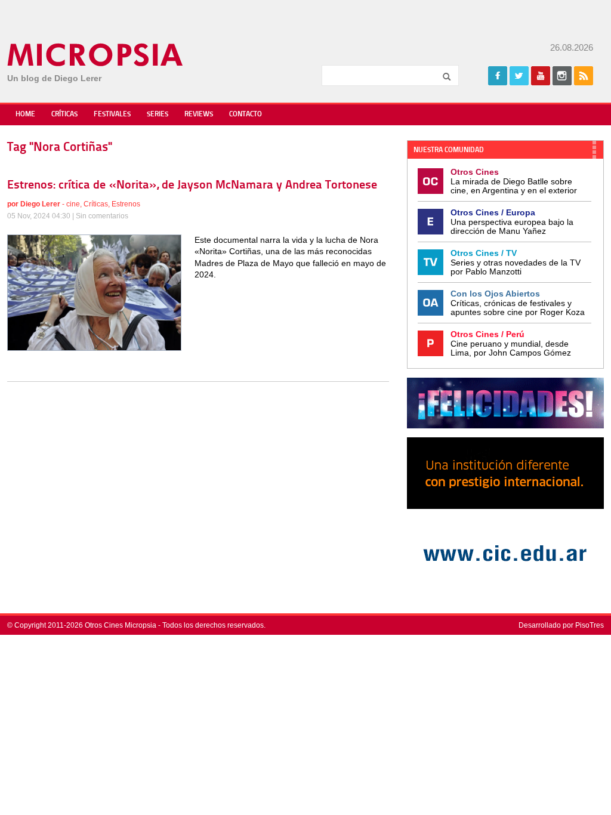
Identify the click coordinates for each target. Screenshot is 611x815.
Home (25, 114)
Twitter (519, 75)
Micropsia (95, 55)
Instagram (562, 75)
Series (157, 114)
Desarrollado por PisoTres (561, 625)
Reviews (198, 114)
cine (73, 204)
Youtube (540, 75)
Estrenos (126, 204)
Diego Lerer (40, 204)
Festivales (112, 114)
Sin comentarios (102, 216)
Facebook (497, 75)
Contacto (245, 114)
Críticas (64, 114)
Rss (583, 75)
